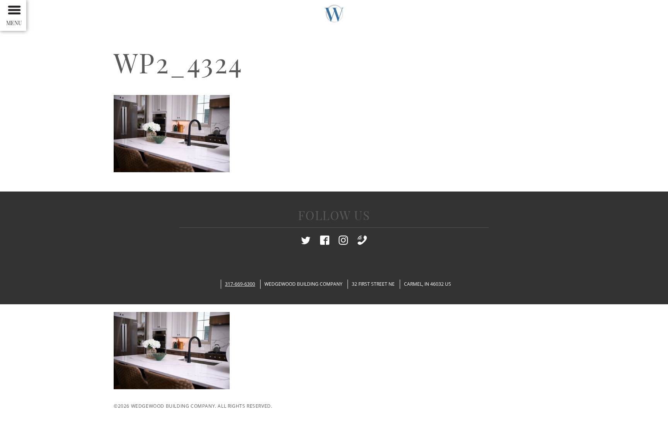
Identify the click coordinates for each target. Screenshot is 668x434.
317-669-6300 (240, 284)
